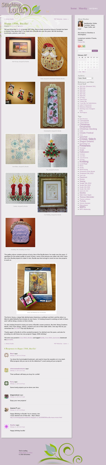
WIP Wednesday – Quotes (61, 19)
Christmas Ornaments (85, 125)
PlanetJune (83, 177)
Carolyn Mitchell (84, 122)
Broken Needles (9, 19)
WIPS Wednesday (85, 209)
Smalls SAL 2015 (85, 185)
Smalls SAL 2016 (85, 187)
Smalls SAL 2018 (84, 191)
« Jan (79, 72)
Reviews (93, 8)
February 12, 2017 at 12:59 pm (17, 355)
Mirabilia (82, 167)
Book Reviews (84, 119)
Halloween (84, 152)
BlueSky (83, 8)
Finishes (85, 145)
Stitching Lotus (26, 452)
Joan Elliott (82, 156)
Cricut (81, 135)
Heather (21, 26)
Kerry (12, 382)
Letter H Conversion (86, 105)
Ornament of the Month (87, 171)
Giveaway (83, 148)
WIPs (83, 207)
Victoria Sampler (85, 203)
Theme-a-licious (85, 199)
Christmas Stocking (88, 129)
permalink (10, 340)
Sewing (82, 181)
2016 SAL (83, 92)
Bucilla (18, 29)
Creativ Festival (86, 133)
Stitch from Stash (85, 195)
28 (85, 70)
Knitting (84, 161)
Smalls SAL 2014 (85, 183)
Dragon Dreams (87, 141)
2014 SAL (83, 88)
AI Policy (82, 97)
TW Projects (83, 112)
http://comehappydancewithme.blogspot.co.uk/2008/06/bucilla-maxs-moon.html (36, 417)
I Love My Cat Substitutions (88, 103)
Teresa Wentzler (87, 197)
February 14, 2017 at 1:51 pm (17, 397)
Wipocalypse (84, 205)
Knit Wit (16, 328)
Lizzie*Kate (83, 164)
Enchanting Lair (85, 143)
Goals (82, 150)
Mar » (84, 72)
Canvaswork (84, 121)
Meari (12, 353)
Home (74, 8)
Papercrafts (83, 175)
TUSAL (83, 201)
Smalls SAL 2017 (85, 189)
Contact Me (81, 42)
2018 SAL (83, 96)
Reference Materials (86, 107)
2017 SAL (83, 94)
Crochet (83, 137)
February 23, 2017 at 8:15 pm (17, 427)
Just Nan (82, 159)
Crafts (81, 131)
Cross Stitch (23, 338)
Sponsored (56, 338)
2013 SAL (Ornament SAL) (88, 86)
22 (88, 67)
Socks (83, 193)
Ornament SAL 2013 (86, 173)
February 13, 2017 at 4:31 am (17, 370)
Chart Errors (83, 99)
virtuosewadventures (17, 368)
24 (94, 67)
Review (82, 179)
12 (79, 65)
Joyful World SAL (84, 157)
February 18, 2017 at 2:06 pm (17, 410)
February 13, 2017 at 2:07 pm (17, 383)
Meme (81, 166)
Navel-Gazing (84, 169)
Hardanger (82, 154)
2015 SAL (83, 90)
